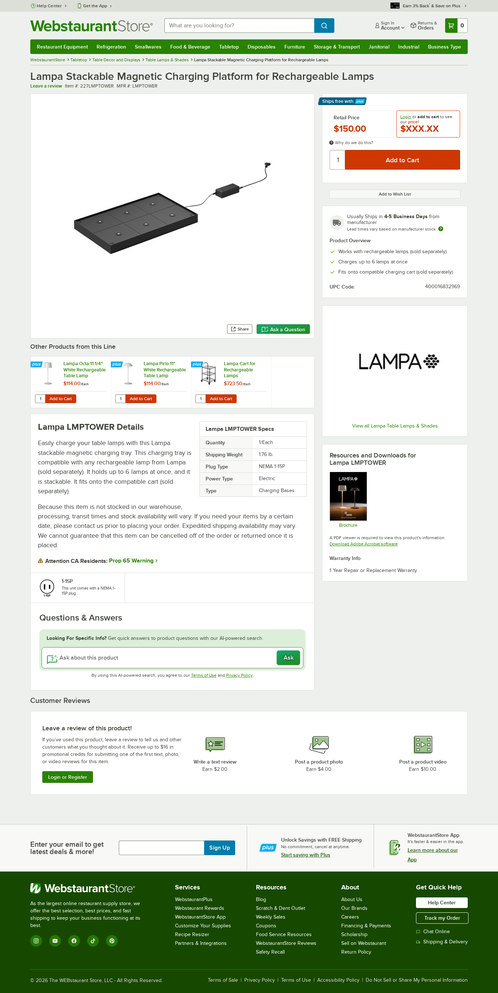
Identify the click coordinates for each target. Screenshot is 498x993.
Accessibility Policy (338, 980)
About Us (351, 899)
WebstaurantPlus (194, 899)
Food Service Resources (284, 934)
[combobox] (239, 25)
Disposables (262, 47)
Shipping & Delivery (445, 941)
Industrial (408, 47)
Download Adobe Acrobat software (364, 543)
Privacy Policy (239, 675)
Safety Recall (270, 952)
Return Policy (356, 952)
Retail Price (346, 117)
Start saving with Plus (305, 855)
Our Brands (354, 908)
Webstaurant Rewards (199, 908)
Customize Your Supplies (203, 925)
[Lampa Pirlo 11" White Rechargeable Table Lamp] (151, 382)
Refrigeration (111, 47)
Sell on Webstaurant (363, 943)
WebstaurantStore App (200, 917)
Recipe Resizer (192, 934)
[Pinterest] (112, 941)
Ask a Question (287, 329)
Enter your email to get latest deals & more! (67, 848)
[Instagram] (36, 941)
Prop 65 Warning (131, 560)
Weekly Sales (270, 917)
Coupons (266, 925)
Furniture (294, 47)
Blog (261, 899)
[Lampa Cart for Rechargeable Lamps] (231, 382)
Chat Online (436, 931)
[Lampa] (395, 365)
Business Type (444, 47)
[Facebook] (74, 941)
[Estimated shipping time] (441, 228)
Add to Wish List (395, 194)
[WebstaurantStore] (90, 888)
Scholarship (354, 934)
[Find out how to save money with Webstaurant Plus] (37, 365)
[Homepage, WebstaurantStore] (91, 25)
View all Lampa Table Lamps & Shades (395, 426)
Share (243, 329)
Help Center (49, 5)
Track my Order (442, 918)
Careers (350, 917)
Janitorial (379, 47)
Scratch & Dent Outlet (280, 908)
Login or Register (67, 777)
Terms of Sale (223, 980)
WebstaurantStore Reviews (286, 943)
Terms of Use (204, 675)
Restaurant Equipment (62, 47)
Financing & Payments (366, 925)
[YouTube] (55, 941)
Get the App (95, 5)
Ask (288, 657)
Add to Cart (61, 398)
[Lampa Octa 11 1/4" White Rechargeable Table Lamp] (71, 382)
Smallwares (148, 47)
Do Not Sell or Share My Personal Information (417, 980)
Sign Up (219, 848)
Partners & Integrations (201, 943)
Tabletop (229, 47)
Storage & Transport (337, 47)
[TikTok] (93, 941)
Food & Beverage (190, 47)
